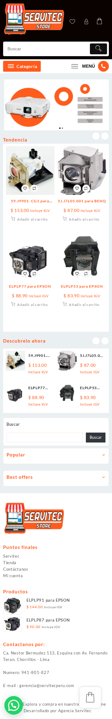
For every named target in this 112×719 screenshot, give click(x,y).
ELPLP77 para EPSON (30, 286)
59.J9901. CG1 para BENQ (37, 356)
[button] (13, 705)
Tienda (9, 562)
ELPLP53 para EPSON (82, 286)
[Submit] (98, 48)
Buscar (13, 424)
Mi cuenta (13, 575)
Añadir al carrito (32, 219)
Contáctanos (15, 569)
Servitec (11, 556)
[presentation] (96, 136)
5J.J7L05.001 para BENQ (82, 201)
